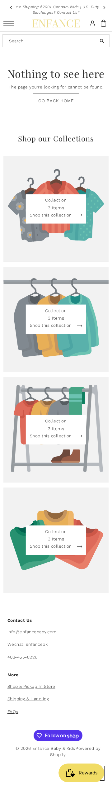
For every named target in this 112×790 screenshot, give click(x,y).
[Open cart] (103, 23)
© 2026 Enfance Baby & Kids (45, 748)
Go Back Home (56, 100)
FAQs (12, 711)
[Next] (104, 7)
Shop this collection (51, 215)
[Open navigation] (10, 23)
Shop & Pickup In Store (31, 686)
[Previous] (11, 7)
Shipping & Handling (28, 698)
